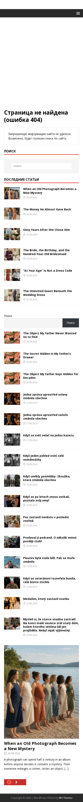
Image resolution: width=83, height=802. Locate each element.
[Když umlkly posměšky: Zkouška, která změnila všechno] (12, 484)
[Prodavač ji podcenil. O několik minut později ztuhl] (12, 546)
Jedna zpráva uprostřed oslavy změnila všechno (45, 396)
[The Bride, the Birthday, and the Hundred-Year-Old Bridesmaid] (12, 258)
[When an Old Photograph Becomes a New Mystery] (12, 197)
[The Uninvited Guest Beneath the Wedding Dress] (12, 299)
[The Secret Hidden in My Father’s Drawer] (12, 362)
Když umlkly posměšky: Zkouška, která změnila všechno (46, 478)
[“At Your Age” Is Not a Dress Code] (12, 279)
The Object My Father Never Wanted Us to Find (49, 335)
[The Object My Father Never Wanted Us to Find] (12, 341)
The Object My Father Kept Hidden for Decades (50, 376)
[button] (77, 13)
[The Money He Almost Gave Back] (12, 217)
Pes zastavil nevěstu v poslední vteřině (46, 519)
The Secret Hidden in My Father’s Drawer (47, 355)
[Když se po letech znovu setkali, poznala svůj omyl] (12, 505)
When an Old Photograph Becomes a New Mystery (49, 190)
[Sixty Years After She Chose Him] (12, 238)
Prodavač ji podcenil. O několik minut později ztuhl (50, 539)
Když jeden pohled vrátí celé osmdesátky (43, 457)
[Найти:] (41, 166)
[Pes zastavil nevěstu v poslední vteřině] (12, 525)
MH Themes (65, 798)
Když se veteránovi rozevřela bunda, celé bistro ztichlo (49, 580)
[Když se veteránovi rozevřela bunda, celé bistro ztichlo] (12, 586)
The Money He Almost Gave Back (47, 209)
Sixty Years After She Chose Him (46, 230)
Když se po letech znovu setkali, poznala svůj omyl (46, 498)
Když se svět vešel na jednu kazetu (48, 435)
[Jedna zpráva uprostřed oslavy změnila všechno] (12, 402)
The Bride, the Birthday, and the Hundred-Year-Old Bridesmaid (46, 252)
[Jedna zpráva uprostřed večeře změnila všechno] (12, 423)
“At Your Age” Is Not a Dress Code (47, 270)
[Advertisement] (41, 65)
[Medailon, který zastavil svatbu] (12, 607)
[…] (66, 768)
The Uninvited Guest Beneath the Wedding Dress (47, 293)
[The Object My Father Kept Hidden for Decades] (12, 382)
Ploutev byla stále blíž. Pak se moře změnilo (49, 560)
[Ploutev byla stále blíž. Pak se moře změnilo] (12, 566)
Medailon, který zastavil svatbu (46, 599)
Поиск (8, 316)
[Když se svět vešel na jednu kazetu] (12, 443)
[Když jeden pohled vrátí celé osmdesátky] (12, 464)
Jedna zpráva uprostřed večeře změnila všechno (45, 416)
